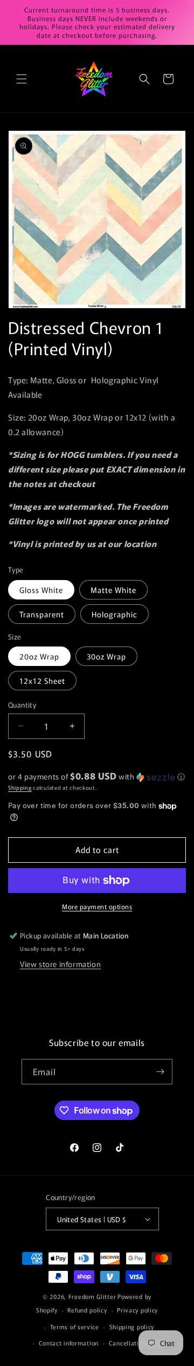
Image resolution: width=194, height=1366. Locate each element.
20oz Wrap (39, 656)
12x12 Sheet (42, 680)
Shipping (20, 787)
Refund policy (87, 1309)
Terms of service (74, 1326)
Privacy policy (137, 1309)
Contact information (69, 1342)
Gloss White (41, 589)
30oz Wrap (106, 656)
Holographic (114, 614)
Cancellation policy (137, 1342)
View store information (60, 963)
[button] (21, 79)
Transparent (41, 614)
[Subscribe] (160, 1071)
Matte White (113, 589)
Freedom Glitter (92, 1296)
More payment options (97, 906)
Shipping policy (132, 1326)
